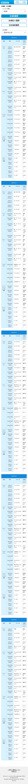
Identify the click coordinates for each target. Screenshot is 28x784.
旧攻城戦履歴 (14, 25)
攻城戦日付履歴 (24, 2)
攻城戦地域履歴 (17, 2)
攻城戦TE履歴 (14, 20)
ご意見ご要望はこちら (14, 770)
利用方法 (14, 771)
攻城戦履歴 (14, 16)
